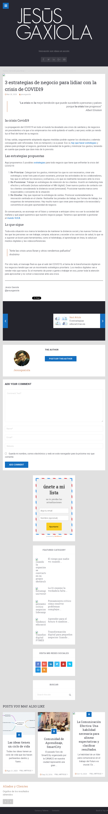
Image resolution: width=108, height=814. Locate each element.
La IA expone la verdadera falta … (57, 589)
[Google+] (44, 664)
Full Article (26, 771)
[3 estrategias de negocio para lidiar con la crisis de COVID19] (54, 75)
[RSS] (44, 670)
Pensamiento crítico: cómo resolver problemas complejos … (59, 605)
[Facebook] (38, 664)
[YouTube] (63, 664)
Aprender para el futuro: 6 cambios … (58, 620)
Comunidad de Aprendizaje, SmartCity (54, 743)
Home (5, 71)
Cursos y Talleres (41, 810)
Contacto (55, 810)
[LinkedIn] (50, 664)
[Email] (38, 670)
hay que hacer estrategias (83, 143)
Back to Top (101, 810)
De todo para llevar (17, 71)
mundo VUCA (13, 218)
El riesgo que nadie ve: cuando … (58, 560)
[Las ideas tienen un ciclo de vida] (19, 723)
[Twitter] (57, 664)
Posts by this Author (60, 359)
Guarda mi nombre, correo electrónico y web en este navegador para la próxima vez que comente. (49, 455)
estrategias (39, 162)
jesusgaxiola (26, 94)
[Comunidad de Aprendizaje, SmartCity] (54, 721)
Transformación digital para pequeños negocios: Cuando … (60, 634)
